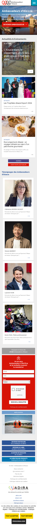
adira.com (18, 495)
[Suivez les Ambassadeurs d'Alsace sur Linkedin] (13, 31)
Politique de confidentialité (18, 407)
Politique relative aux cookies (18, 481)
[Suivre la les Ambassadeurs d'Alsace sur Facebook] (3, 31)
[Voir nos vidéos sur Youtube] (10, 31)
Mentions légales (18, 476)
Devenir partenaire (18, 442)
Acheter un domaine (18, 453)
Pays (5, 379)
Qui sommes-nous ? (18, 471)
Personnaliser (19, 521)
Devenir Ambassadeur (13, 25)
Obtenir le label (18, 448)
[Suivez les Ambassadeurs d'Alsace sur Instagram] (16, 31)
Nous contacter (18, 469)
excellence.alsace (18, 500)
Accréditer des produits (18, 459)
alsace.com (18, 498)
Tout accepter (12, 516)
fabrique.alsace (18, 503)
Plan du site (18, 474)
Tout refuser (26, 516)
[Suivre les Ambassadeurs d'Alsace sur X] (7, 31)
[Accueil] (12, 3)
